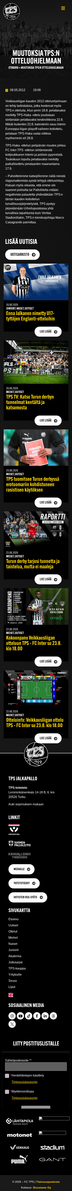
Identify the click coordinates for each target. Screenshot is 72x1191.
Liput (11, 987)
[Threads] (53, 1016)
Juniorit (13, 950)
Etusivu (13, 67)
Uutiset (13, 925)
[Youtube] (20, 1016)
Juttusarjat (15, 962)
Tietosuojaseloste (48, 1181)
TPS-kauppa (17, 968)
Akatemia (14, 956)
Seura (12, 980)
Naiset (12, 943)
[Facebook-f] (37, 1016)
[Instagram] (12, 1016)
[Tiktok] (28, 1016)
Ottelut (12, 931)
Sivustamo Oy (42, 1187)
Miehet (13, 937)
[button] (63, 8)
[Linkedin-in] (45, 1016)
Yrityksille (15, 974)
